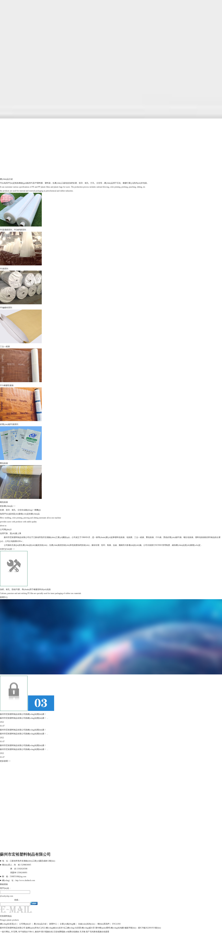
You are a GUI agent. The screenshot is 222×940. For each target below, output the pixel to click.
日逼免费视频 (59, 932)
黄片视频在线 (47, 932)
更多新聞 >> (5, 761)
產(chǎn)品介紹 (40, 924)
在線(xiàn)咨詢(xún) (86, 924)
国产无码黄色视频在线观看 (97, 932)
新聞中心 (53, 924)
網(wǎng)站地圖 (117, 928)
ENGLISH (116, 924)
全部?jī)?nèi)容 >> (7, 549)
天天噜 (82, 932)
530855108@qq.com (18, 876)
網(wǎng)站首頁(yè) (8, 924)
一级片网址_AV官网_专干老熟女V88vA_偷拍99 (20, 932)
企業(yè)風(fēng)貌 (67, 924)
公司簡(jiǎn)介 (25, 924)
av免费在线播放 (72, 932)
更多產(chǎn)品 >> (7, 506)
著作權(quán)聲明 (102, 928)
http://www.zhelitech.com (25, 880)
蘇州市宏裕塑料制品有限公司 (16, 537)
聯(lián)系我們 (103, 924)
